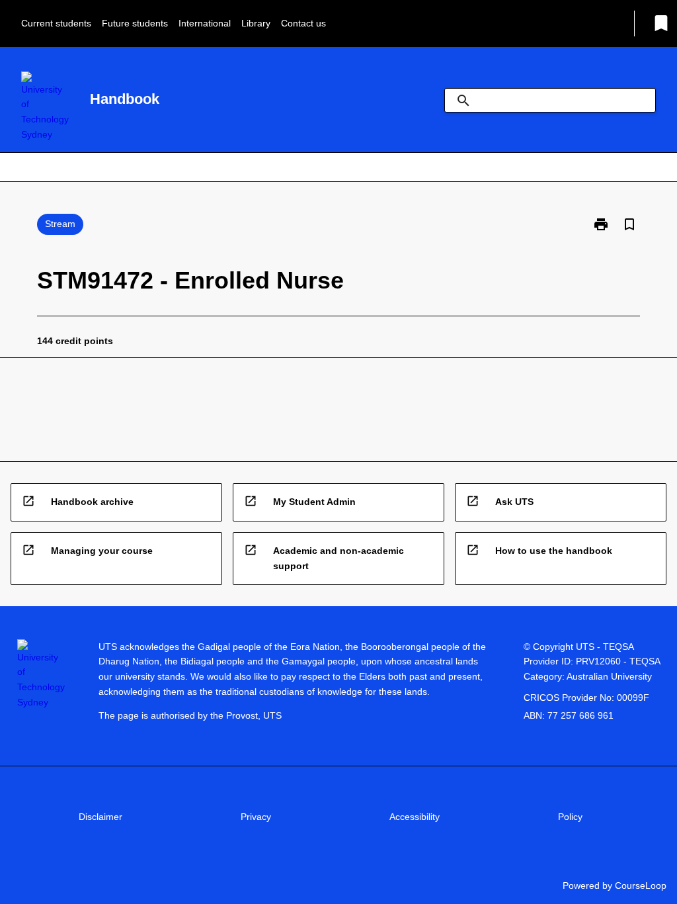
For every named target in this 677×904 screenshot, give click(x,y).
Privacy (256, 816)
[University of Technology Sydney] (45, 106)
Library (255, 23)
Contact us (303, 23)
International (205, 23)
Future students (135, 23)
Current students (56, 23)
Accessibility (414, 816)
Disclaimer (100, 816)
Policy (570, 816)
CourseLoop (640, 885)
